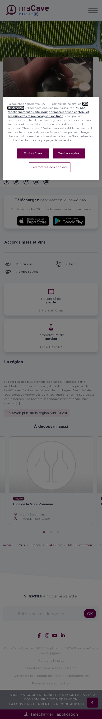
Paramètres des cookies (50, 167)
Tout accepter (68, 153)
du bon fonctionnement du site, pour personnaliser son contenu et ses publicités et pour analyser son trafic (48, 112)
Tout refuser (33, 153)
